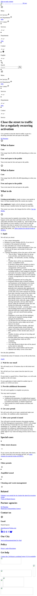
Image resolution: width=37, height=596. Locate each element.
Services (3, 540)
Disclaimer (12, 548)
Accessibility (32, 556)
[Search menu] (18, 62)
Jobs (2, 19)
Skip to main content (7, 1)
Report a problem (16, 556)
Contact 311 (24, 556)
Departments (9, 540)
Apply (3, 359)
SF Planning (4, 138)
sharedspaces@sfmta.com (8, 528)
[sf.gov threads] (6, 532)
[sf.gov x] (9, 532)
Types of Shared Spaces (8, 499)
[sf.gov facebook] (2, 532)
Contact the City (6, 556)
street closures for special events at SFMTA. (16, 455)
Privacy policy (5, 548)
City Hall (19, 540)
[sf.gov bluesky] (11, 532)
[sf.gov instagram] (4, 532)
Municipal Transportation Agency (11, 508)
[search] (20, 67)
